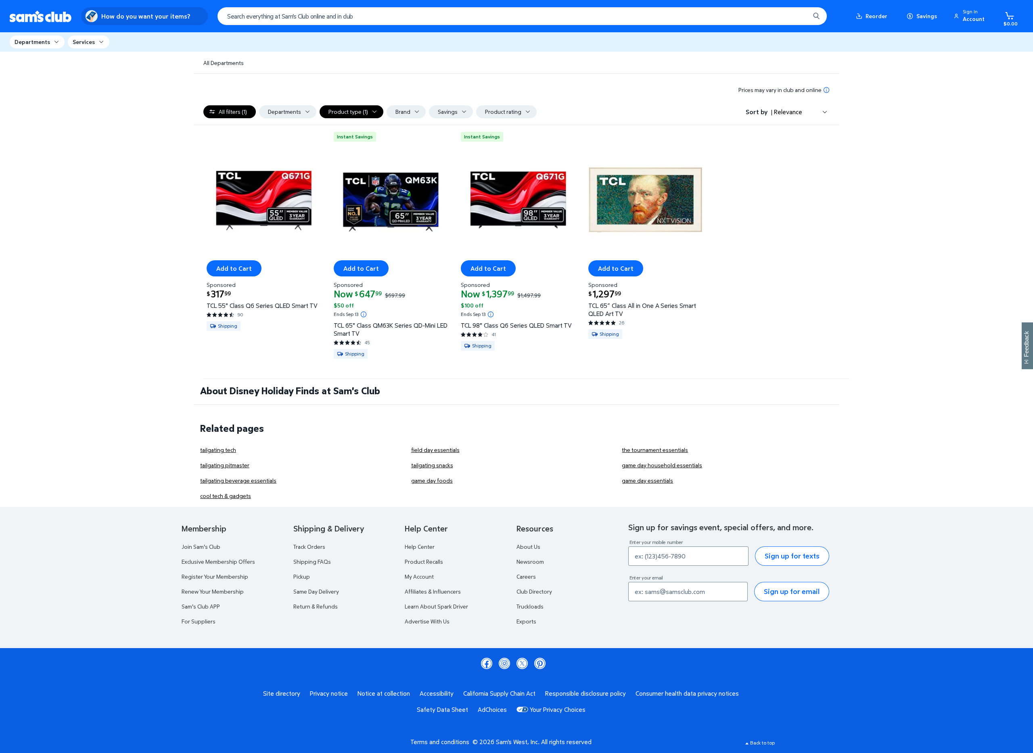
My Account (419, 576)
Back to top (762, 742)
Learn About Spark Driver (436, 606)
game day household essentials (662, 465)
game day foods (432, 480)
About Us (528, 546)
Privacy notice (329, 693)
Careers (526, 576)
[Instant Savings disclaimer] (363, 314)
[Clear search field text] (797, 16)
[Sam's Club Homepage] (40, 16)
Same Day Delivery (316, 591)
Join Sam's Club (201, 546)
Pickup (301, 576)
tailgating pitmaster (224, 465)
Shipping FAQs (312, 561)
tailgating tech (218, 450)
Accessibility (437, 693)
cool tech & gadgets (225, 496)
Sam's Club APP (201, 606)
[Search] (816, 16)
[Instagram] (504, 663)
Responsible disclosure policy (585, 693)
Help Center (420, 546)
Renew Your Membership (213, 591)
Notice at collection (384, 693)
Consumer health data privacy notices (687, 693)
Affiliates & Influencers (433, 591)
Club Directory (534, 591)
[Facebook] (486, 663)
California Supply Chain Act (499, 693)
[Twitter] (522, 663)
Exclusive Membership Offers (218, 561)
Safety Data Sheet (442, 709)
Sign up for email (792, 591)
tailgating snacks (432, 465)
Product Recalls (424, 561)
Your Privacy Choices (558, 709)
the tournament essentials (655, 450)
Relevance (788, 111)
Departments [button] (32, 42)
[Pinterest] (540, 663)
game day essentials (647, 480)
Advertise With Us (427, 621)
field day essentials (435, 450)
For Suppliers (198, 621)
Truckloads (530, 606)
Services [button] (84, 42)
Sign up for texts (792, 556)
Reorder (876, 16)
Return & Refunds (315, 606)
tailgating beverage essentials (238, 480)
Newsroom (530, 561)
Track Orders (309, 546)
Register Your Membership (215, 576)
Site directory (281, 693)
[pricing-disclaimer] (826, 90)
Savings (926, 16)
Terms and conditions (439, 741)
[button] (970, 16)
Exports (526, 621)
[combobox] (522, 16)
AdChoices (492, 709)
